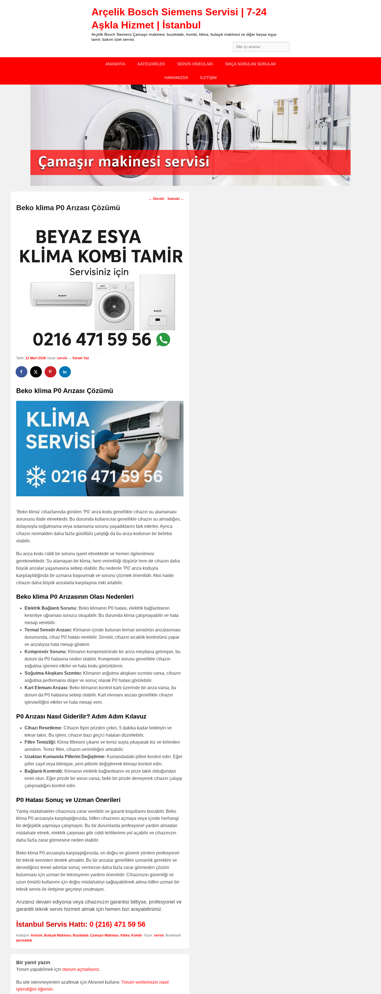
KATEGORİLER (151, 64)
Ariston (36, 935)
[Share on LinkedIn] (65, 371)
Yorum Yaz (80, 358)
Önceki (156, 199)
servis (62, 358)
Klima (125, 935)
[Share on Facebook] (21, 371)
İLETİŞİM (208, 77)
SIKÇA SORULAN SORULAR (250, 64)
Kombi (136, 935)
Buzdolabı (80, 935)
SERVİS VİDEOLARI (195, 64)
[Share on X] (36, 371)
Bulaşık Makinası (57, 935)
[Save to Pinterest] (50, 371)
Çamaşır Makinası (104, 935)
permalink (24, 940)
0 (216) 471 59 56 (117, 924)
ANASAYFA (115, 64)
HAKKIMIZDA (176, 77)
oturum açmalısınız (80, 969)
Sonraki (175, 199)
